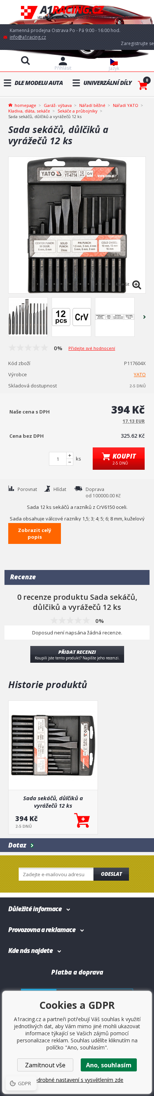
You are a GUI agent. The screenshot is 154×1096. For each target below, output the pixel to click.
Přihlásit (63, 68)
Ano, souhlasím (109, 1065)
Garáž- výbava (58, 105)
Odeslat (111, 874)
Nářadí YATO (125, 105)
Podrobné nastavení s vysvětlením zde (77, 1079)
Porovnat (27, 489)
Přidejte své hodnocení (91, 348)
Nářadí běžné (92, 105)
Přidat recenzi (77, 655)
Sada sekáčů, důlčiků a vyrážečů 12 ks (53, 801)
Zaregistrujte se (137, 43)
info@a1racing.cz (28, 37)
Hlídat (59, 489)
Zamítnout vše (45, 1065)
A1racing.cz (77, 12)
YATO (140, 374)
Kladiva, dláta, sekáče (29, 111)
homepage (25, 104)
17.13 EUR (134, 421)
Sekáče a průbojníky (78, 111)
